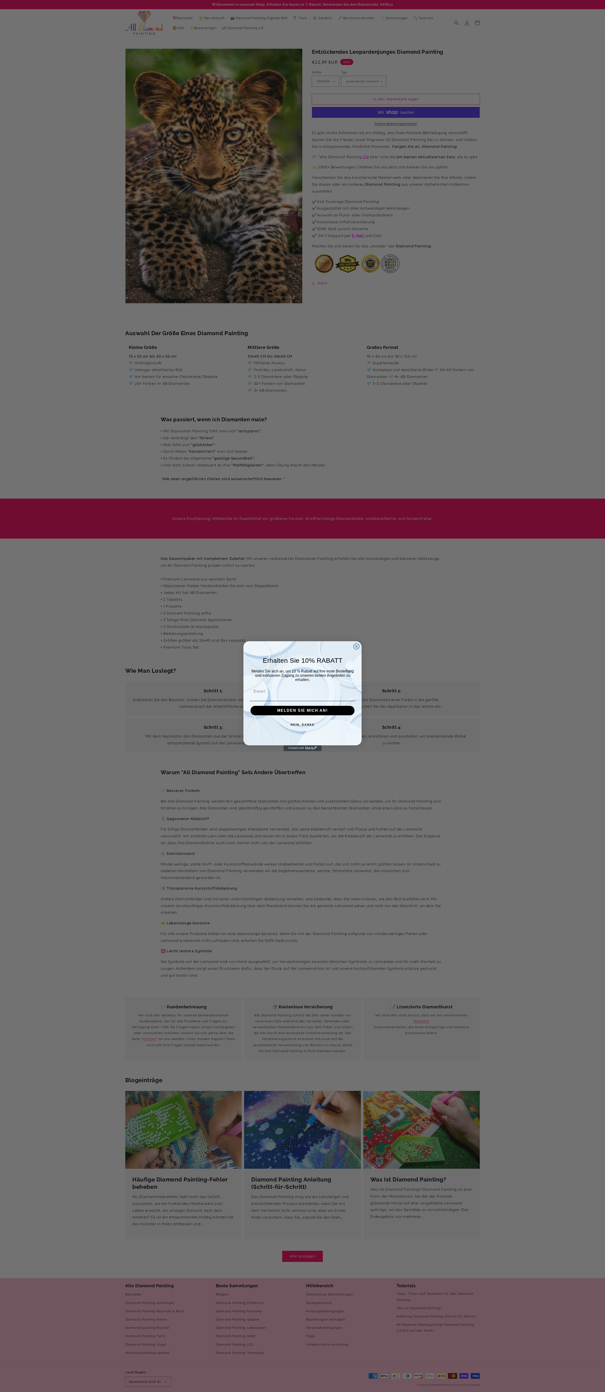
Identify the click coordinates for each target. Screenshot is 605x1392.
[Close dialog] (356, 646)
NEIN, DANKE (303, 724)
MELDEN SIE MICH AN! (302, 710)
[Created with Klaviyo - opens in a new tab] (302, 748)
